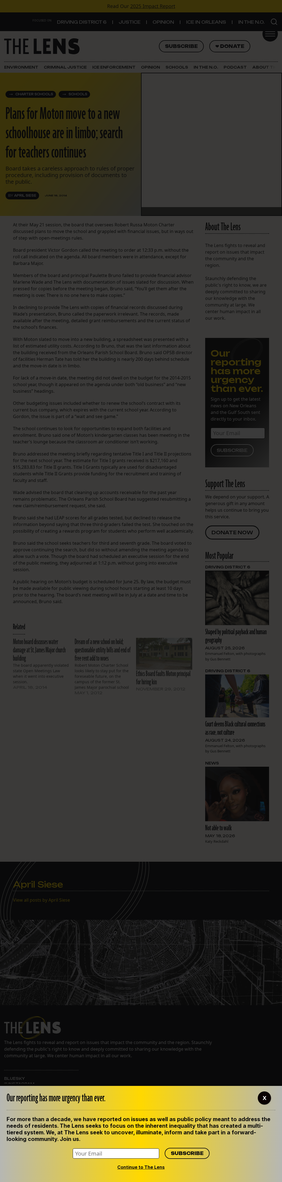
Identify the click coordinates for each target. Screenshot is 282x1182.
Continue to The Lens (141, 1167)
